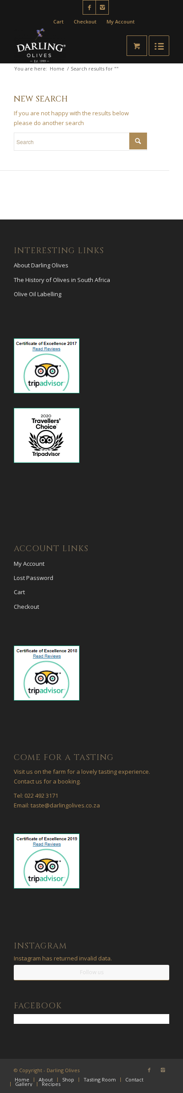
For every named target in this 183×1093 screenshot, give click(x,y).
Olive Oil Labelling (37, 294)
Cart (58, 21)
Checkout (85, 21)
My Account (121, 21)
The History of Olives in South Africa (62, 280)
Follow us (91, 972)
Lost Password (33, 578)
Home (57, 68)
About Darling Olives (41, 265)
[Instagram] (102, 7)
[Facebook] (89, 7)
